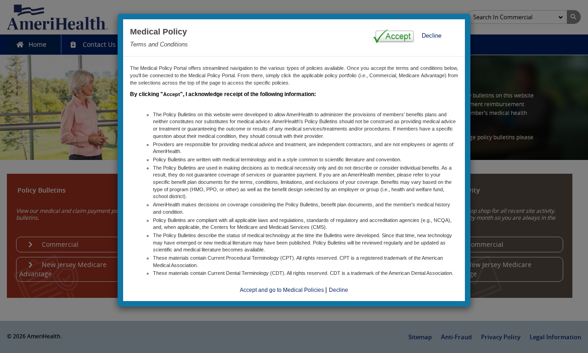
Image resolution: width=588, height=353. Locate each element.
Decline (431, 35)
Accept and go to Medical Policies (282, 290)
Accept (171, 94)
